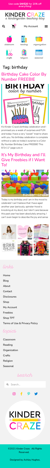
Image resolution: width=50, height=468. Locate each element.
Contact (7, 291)
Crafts (6, 355)
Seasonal (8, 366)
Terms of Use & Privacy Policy (20, 323)
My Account (31, 26)
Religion (8, 361)
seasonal (39, 58)
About (6, 286)
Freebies (8, 312)
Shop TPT (9, 318)
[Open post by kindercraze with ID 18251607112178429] (8, 248)
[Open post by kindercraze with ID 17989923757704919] (41, 248)
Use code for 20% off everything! (25, 5)
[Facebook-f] (21, 393)
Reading (8, 345)
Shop (6, 302)
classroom (9, 44)
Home (6, 275)
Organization (10, 350)
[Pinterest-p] (28, 393)
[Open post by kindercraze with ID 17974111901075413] (41, 231)
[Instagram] (14, 393)
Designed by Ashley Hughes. (25, 459)
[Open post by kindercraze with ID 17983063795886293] (25, 248)
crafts (9, 58)
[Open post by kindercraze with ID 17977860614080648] (8, 231)
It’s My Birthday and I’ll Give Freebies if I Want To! (23, 160)
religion (24, 58)
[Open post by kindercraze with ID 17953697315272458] (25, 231)
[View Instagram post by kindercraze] (14, 237)
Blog (6, 280)
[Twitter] (36, 393)
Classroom (9, 339)
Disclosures (9, 296)
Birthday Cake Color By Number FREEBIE (23, 76)
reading (24, 44)
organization (39, 44)
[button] (3, 26)
